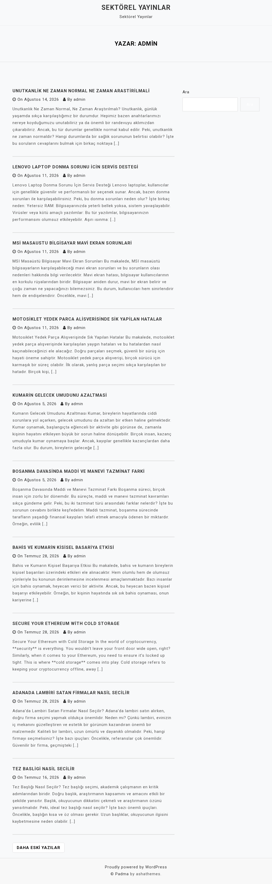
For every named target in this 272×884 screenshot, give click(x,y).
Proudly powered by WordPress (136, 867)
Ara (185, 92)
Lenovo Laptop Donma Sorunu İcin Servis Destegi (75, 166)
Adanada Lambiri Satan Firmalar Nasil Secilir (71, 692)
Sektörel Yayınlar (136, 7)
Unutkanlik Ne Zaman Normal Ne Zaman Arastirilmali (81, 90)
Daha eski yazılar (38, 847)
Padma (122, 874)
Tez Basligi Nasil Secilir (43, 768)
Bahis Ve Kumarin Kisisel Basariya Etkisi (63, 547)
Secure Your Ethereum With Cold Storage (66, 623)
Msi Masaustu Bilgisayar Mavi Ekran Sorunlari (72, 243)
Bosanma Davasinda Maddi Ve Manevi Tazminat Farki (78, 471)
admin (80, 99)
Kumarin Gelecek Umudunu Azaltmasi (59, 395)
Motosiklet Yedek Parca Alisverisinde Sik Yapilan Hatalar (87, 319)
